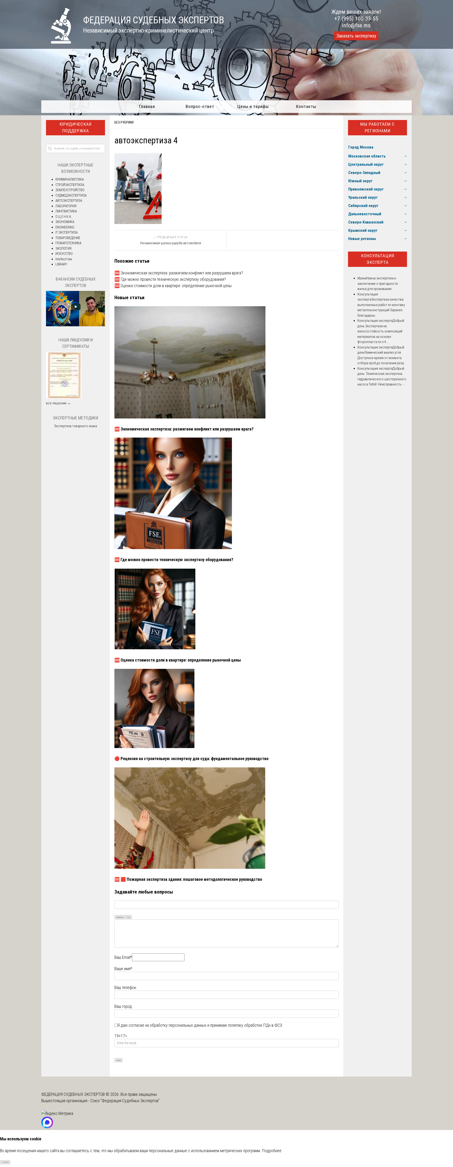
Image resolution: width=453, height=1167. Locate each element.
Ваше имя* (123, 968)
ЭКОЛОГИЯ (63, 248)
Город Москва (360, 147)
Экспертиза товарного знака (75, 426)
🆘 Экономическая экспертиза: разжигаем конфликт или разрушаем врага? (178, 272)
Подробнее (271, 1150)
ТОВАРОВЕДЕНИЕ (67, 238)
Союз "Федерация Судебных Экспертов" (124, 1100)
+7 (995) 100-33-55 (356, 18)
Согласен (5, 1162)
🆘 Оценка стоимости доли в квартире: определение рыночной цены (173, 285)
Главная (147, 106)
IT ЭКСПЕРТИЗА (66, 232)
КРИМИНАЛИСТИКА (69, 179)
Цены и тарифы (253, 106)
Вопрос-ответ (200, 106)
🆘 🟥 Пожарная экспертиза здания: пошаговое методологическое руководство (188, 879)
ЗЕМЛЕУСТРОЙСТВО (69, 190)
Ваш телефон (125, 987)
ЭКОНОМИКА (64, 222)
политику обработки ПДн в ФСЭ (255, 1025)
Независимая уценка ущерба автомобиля (170, 243)
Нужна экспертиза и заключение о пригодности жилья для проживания (377, 283)
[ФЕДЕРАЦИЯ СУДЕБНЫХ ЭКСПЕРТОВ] (56, 42)
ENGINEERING (64, 227)
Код (128, 917)
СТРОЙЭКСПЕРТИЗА (69, 185)
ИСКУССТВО (64, 254)
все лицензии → (58, 403)
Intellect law (63, 259)
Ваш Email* (123, 957)
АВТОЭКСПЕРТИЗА (68, 201)
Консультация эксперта (377, 259)
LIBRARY (61, 264)
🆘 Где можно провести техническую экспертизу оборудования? (170, 279)
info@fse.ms (356, 25)
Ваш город (123, 1006)
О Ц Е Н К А (63, 217)
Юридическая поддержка (75, 127)
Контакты (306, 106)
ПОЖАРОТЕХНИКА (68, 243)
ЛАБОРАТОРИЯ (65, 206)
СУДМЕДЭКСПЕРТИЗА (71, 195)
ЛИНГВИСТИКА (66, 211)
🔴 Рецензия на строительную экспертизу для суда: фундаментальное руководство (191, 758)
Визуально (120, 917)
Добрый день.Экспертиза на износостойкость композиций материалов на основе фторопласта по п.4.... (380, 331)
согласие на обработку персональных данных (167, 1025)
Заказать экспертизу (356, 36)
